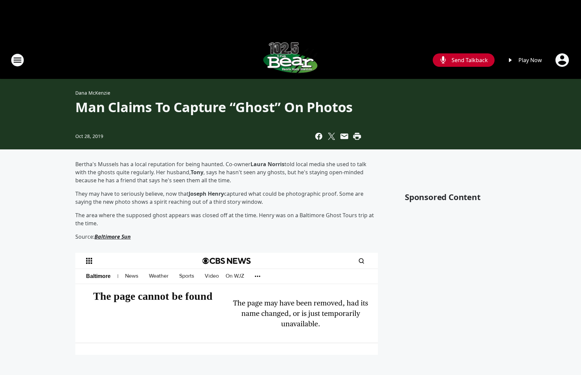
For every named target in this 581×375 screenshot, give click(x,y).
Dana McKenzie (92, 93)
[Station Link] (290, 60)
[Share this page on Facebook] (318, 136)
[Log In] (562, 60)
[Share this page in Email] (344, 136)
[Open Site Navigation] (17, 60)
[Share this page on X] (331, 136)
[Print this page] (357, 136)
